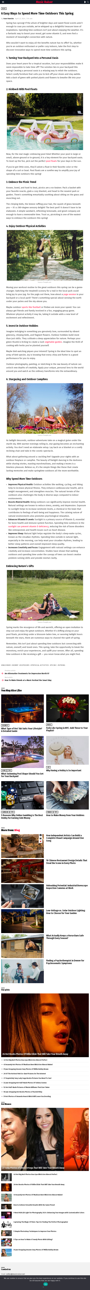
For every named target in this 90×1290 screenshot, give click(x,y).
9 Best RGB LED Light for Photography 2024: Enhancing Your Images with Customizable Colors (48, 1213)
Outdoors (25, 665)
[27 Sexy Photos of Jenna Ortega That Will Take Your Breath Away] (45, 1139)
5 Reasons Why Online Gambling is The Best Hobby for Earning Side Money (22, 816)
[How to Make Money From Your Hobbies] (67, 795)
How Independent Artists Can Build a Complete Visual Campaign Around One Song (65, 838)
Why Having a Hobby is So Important (63, 770)
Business (5, 725)
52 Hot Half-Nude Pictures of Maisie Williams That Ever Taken (26, 1087)
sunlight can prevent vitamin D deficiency (28, 526)
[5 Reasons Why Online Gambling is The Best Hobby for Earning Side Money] (22, 795)
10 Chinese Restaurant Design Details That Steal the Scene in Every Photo (66, 861)
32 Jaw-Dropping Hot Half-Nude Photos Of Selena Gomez (25, 1083)
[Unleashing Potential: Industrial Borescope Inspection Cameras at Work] (22, 896)
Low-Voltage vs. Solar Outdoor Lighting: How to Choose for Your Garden (65, 912)
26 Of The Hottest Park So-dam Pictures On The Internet (25, 1074)
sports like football (31, 307)
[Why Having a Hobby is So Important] (67, 750)
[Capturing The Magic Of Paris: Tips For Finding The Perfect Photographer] (6, 1224)
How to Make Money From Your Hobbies (65, 815)
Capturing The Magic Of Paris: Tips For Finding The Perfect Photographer (40, 1222)
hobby (15, 665)
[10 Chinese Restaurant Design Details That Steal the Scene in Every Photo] (22, 871)
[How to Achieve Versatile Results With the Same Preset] (6, 1206)
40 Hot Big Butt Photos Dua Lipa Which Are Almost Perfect (25, 1060)
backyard (6, 665)
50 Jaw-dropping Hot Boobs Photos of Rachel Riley (23, 1092)
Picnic (54, 665)
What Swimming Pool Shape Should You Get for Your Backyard (22, 775)
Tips (9, 770)
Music (49, 725)
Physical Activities (40, 665)
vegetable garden (53, 342)
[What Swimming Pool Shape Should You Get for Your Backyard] (22, 752)
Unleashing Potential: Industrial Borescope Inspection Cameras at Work (67, 887)
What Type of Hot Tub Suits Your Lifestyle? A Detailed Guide (21, 730)
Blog (17, 830)
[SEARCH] (88, 2)
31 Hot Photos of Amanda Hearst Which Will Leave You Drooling (27, 1096)
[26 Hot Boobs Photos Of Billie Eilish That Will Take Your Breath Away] (45, 1025)
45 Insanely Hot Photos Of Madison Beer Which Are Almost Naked (28, 1064)
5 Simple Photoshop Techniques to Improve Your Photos (34, 1231)
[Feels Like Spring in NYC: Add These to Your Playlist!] (67, 708)
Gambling (5, 812)
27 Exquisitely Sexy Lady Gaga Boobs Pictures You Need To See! (27, 1078)
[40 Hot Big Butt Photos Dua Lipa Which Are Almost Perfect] (6, 1177)
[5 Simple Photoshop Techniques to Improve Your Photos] (6, 1233)
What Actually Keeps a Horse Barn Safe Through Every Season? (65, 937)
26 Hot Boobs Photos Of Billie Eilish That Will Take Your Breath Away (38, 1184)
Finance (49, 812)
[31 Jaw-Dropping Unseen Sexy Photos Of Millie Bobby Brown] (6, 1253)
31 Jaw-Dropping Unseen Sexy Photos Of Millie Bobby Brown (26, 1069)
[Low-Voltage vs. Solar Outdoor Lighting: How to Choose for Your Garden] (22, 921)
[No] (43, 1287)
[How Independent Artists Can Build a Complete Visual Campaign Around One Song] (22, 846)
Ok (46, 1284)
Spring (62, 665)
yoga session (69, 294)
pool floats (51, 161)
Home (4, 770)
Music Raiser (44, 2)
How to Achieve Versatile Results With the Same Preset (34, 1205)
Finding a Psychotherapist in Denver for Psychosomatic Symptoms (65, 962)
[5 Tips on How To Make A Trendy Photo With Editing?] (6, 1242)
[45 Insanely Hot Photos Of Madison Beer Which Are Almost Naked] (6, 1198)
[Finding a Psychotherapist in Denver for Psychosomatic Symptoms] (22, 971)
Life (48, 767)
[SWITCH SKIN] (85, 2)
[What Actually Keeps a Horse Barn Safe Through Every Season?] (22, 946)
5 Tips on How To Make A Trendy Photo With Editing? (33, 1239)
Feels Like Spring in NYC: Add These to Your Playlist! (67, 729)
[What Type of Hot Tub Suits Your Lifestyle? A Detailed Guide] (22, 708)
